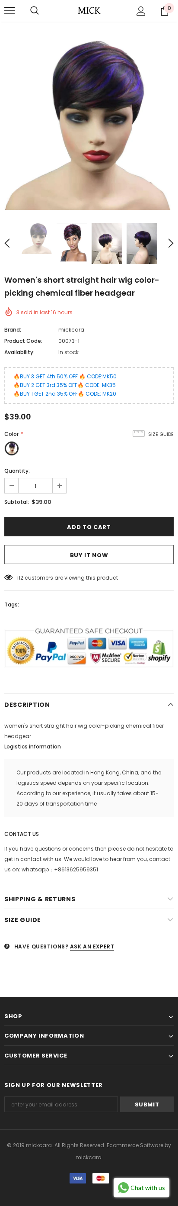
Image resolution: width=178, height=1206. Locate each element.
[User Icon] (141, 11)
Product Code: (23, 341)
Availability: (19, 352)
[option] (89, 125)
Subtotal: (16, 502)
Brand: (12, 329)
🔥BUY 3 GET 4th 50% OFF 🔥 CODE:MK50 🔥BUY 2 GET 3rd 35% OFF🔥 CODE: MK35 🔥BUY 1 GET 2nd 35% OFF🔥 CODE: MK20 (65, 385)
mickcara (71, 329)
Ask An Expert (92, 946)
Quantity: (17, 470)
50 (20, 577)
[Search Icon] (34, 10)
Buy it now (89, 555)
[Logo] (89, 10)
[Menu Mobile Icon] (9, 11)
